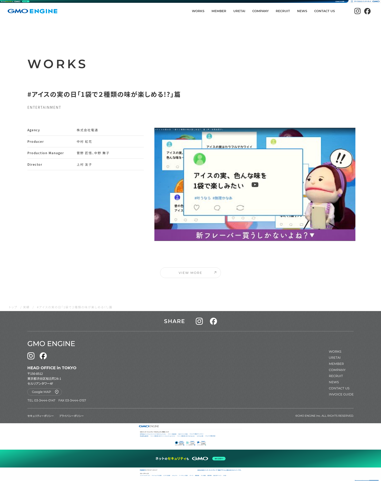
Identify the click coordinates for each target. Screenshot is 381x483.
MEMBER (219, 11)
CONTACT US (324, 11)
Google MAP (41, 392)
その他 (224, 475)
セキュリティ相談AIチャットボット (196, 434)
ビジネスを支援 (166, 475)
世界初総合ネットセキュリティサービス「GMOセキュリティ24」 (153, 434)
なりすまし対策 (200, 436)
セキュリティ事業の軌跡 (210, 436)
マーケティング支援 (183, 475)
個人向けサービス (217, 475)
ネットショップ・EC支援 (156, 475)
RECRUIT (283, 11)
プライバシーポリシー (71, 416)
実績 (26, 307)
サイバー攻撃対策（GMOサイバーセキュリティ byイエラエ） (162, 436)
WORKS (198, 11)
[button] (199, 321)
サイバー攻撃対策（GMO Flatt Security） (186, 436)
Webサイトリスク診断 (183, 434)
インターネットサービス (145, 475)
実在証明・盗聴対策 (144, 436)
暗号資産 (210, 475)
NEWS (302, 11)
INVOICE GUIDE (341, 394)
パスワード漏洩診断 (172, 434)
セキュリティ (174, 475)
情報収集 (197, 475)
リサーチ (191, 475)
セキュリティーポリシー (40, 416)
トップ (13, 307)
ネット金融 (203, 475)
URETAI (239, 11)
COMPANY (260, 11)
